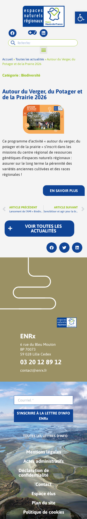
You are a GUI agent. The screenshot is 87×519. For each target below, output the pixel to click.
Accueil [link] (7, 59)
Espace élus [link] (43, 493)
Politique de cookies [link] (43, 512)
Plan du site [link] (43, 502)
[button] (43, 50)
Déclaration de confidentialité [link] (34, 473)
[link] (81, 18)
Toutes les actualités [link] (30, 59)
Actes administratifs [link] (43, 461)
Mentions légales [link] (43, 451)
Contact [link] (43, 484)
